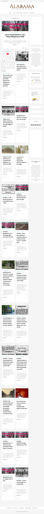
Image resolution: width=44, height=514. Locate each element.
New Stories (19, 155)
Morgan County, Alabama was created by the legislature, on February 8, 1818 (7, 160)
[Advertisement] (36, 30)
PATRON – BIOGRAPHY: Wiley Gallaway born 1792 (22, 443)
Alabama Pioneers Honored (8, 475)
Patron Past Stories (15, 32)
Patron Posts (32, 12)
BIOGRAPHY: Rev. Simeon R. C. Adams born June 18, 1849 (22, 117)
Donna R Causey (18, 38)
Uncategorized (5, 270)
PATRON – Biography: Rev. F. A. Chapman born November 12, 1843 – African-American (8, 445)
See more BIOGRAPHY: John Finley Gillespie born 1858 (15, 36)
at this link (35, 65)
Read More (15, 44)
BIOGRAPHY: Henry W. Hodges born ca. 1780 (8, 479)
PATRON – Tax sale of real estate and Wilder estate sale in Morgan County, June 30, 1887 (8, 362)
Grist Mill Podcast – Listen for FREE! (22, 12)
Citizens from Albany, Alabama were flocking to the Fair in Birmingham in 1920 (8, 122)
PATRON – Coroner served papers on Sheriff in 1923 (21, 482)
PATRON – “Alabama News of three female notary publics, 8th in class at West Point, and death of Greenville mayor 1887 (22, 364)
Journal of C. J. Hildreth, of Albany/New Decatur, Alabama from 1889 (21, 160)
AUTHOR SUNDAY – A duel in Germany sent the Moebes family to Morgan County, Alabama (8, 321)
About (10, 12)
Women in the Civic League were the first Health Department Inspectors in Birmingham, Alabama (8, 80)
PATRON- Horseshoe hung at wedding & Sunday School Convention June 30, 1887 (22, 277)
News (14, 12)
